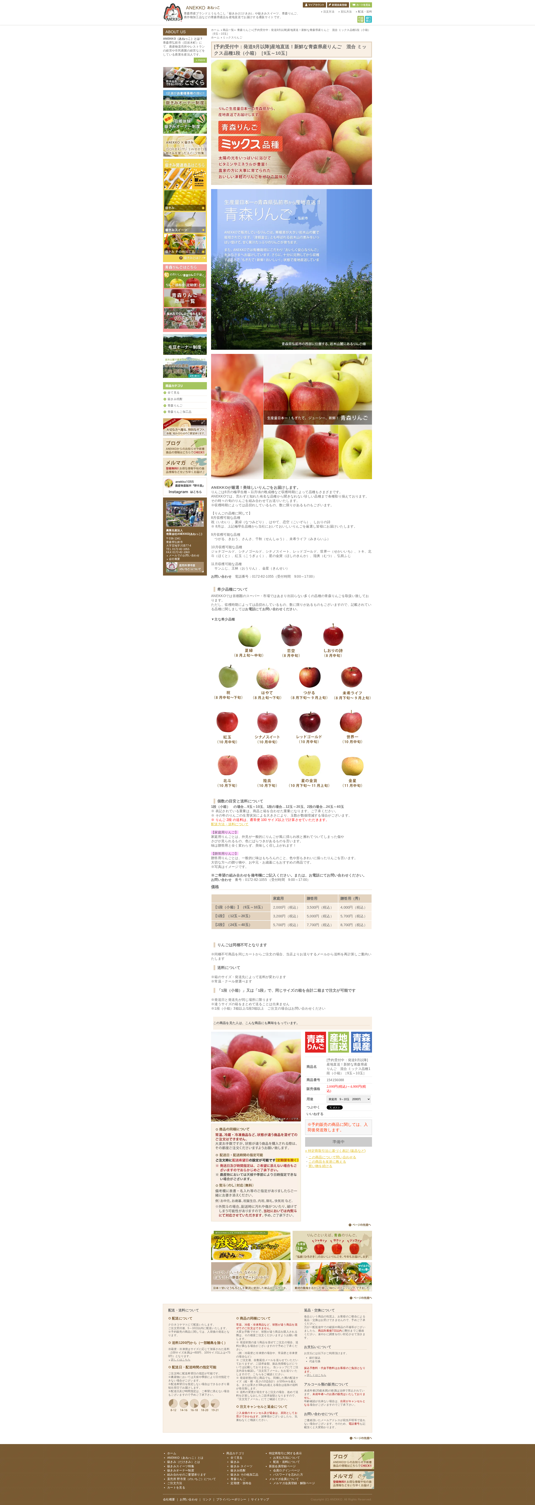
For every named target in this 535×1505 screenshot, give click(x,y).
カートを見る (361, 5)
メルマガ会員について (284, 1479)
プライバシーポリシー (231, 1499)
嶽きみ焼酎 (175, 399)
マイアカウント (314, 5)
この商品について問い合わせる (332, 1157)
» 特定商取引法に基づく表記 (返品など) (335, 1151)
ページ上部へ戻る (360, 1225)
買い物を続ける (320, 1166)
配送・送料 (365, 11)
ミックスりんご (232, 37)
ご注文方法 (174, 1483)
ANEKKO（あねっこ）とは (185, 1457)
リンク (207, 1499)
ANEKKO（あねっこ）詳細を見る (200, 60)
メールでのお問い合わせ (184, 555)
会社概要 (174, 559)
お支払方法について (286, 1457)
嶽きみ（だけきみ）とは (192, 258)
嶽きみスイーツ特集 (180, 1466)
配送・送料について (286, 1461)
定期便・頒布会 (241, 1483)
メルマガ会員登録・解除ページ (294, 1483)
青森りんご (244, 30)
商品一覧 (228, 30)
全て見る (174, 392)
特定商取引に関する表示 (285, 1453)
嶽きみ (235, 1461)
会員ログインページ (286, 1470)
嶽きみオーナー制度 (180, 1470)
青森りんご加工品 (180, 411)
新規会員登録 (338, 5)
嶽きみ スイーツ (241, 1466)
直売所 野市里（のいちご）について (191, 1479)
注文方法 (328, 11)
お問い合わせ (189, 1499)
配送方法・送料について (230, 824)
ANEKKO (336, 1499)
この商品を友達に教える (327, 1161)
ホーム (215, 30)
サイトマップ (260, 1499)
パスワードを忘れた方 (288, 1474)
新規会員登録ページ (282, 1466)
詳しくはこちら (180, 1359)
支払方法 (346, 11)
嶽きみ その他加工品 (244, 1474)
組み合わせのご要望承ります (186, 1474)
